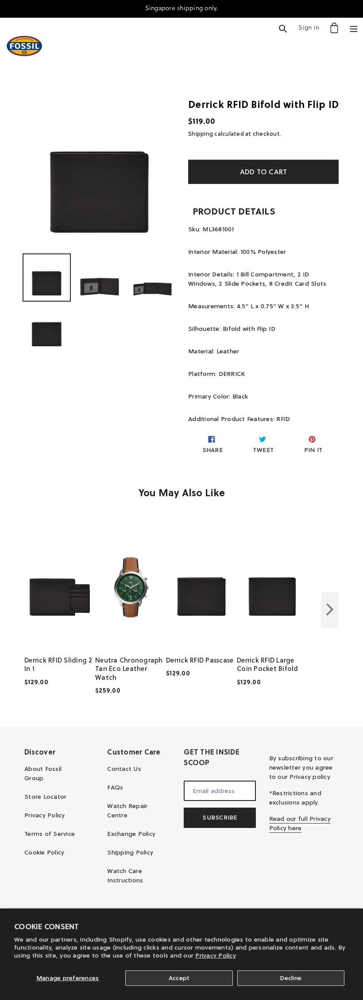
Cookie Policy (44, 852)
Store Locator (45, 796)
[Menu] (353, 27)
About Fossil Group (43, 773)
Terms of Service (49, 833)
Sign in (311, 27)
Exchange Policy (131, 833)
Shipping (200, 134)
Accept (179, 977)
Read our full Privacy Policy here (300, 823)
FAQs (115, 787)
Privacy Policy (215, 955)
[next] (330, 610)
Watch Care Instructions (125, 875)
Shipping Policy (130, 852)
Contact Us (124, 768)
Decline (290, 977)
